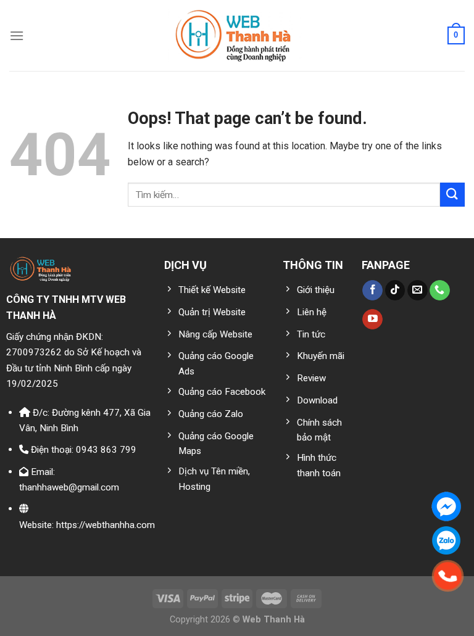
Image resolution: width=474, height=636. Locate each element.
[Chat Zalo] (446, 540)
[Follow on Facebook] (372, 290)
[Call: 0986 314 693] (448, 576)
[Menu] (16, 35)
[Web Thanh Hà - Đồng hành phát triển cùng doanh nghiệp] (237, 35)
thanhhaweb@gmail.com (69, 487)
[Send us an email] (417, 290)
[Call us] (440, 290)
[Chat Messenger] (446, 506)
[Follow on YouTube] (372, 319)
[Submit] (452, 195)
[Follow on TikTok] (395, 290)
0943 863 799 (106, 449)
